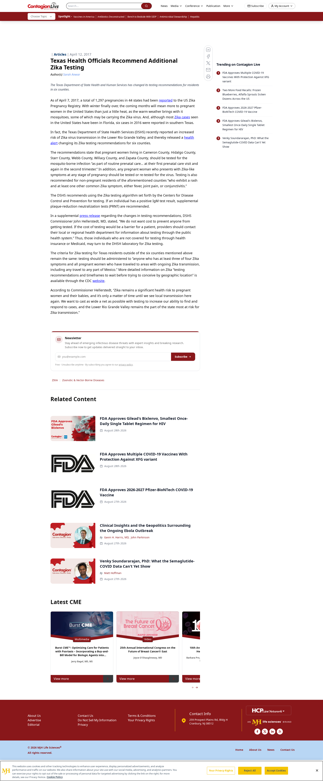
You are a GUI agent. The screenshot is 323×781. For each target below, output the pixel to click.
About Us (34, 716)
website (98, 281)
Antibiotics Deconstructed (111, 16)
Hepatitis (194, 16)
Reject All (250, 770)
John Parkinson (140, 537)
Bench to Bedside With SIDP (141, 16)
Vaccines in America (83, 16)
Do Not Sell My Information (97, 720)
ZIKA (55, 380)
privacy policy (126, 364)
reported (166, 100)
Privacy (83, 725)
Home (239, 750)
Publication (213, 6)
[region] (161, 771)
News (164, 6)
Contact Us (85, 716)
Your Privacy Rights (141, 720)
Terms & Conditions (142, 716)
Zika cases (182, 117)
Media (175, 6)
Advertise (34, 720)
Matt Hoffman (112, 573)
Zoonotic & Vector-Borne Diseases (83, 380)
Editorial (33, 725)
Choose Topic (39, 16)
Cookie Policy (55, 777)
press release (90, 215)
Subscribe (181, 356)
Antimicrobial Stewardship (173, 16)
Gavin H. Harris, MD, (116, 537)
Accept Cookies (276, 770)
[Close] (317, 770)
